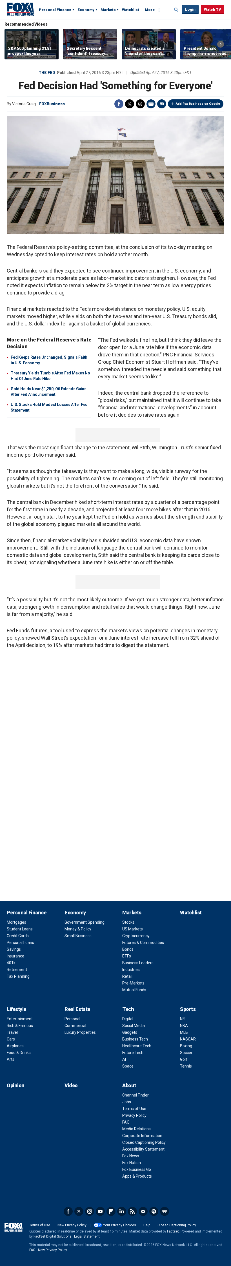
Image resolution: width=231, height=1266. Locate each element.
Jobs (126, 1102)
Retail (127, 976)
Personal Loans (20, 942)
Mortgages (16, 922)
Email (161, 103)
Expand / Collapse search (176, 9)
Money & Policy (78, 929)
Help (146, 1225)
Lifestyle (16, 1009)
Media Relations (136, 1129)
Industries (131, 969)
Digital (127, 1019)
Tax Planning (18, 976)
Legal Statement (87, 1236)
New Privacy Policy (71, 1225)
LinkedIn (121, 1211)
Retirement (17, 969)
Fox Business (20, 9)
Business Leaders (138, 963)
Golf (183, 1059)
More (150, 10)
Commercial (75, 1025)
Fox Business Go (136, 1169)
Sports (188, 1009)
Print (151, 103)
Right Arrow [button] (220, 44)
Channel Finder (135, 1095)
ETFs (126, 956)
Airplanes (15, 1046)
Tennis (186, 1066)
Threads (140, 103)
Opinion (16, 1085)
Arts (10, 1059)
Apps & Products (137, 1176)
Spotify (153, 1211)
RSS (132, 1211)
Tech (128, 1009)
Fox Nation (131, 1162)
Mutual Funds (134, 990)
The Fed (47, 72)
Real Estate (77, 1009)
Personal (72, 1019)
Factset (173, 1231)
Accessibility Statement (143, 1149)
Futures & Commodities (143, 942)
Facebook (118, 103)
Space (128, 1066)
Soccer (186, 1052)
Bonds (128, 949)
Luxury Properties (80, 1032)
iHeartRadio (164, 1211)
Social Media (133, 1025)
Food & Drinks (19, 1052)
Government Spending (85, 922)
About (129, 1085)
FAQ (126, 1122)
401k (11, 963)
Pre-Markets (133, 983)
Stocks (128, 922)
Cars (11, 1039)
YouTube (100, 1211)
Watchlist (130, 10)
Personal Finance (55, 10)
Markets (108, 10)
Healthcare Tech (136, 1046)
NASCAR (188, 1039)
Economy (85, 10)
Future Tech (132, 1052)
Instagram (89, 1211)
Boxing (186, 1046)
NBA (184, 1025)
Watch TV (212, 9)
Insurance (15, 956)
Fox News (130, 1156)
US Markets (132, 929)
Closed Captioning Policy (144, 1142)
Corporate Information (142, 1135)
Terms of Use (134, 1108)
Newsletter (143, 1211)
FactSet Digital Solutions (53, 1236)
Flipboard (110, 1211)
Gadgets (129, 1032)
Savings (14, 949)
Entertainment (20, 1019)
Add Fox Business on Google (198, 104)
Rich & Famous (20, 1025)
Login (190, 9)
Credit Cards (18, 936)
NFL (183, 1019)
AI (124, 1059)
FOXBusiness (52, 104)
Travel (12, 1032)
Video (71, 1085)
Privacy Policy (134, 1115)
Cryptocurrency (136, 936)
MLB (184, 1032)
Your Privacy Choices (119, 1225)
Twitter (129, 103)
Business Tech (135, 1039)
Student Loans (20, 929)
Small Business (78, 936)
